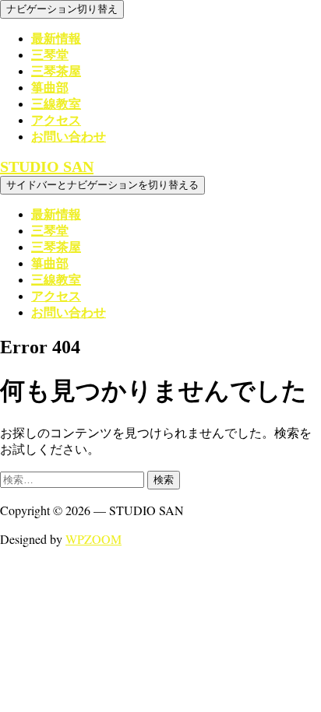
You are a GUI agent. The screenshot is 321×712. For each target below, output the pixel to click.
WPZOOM (93, 539)
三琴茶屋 (56, 71)
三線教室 (56, 103)
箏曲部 (50, 87)
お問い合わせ (68, 136)
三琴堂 (50, 54)
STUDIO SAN (46, 166)
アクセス (56, 120)
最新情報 (56, 38)
